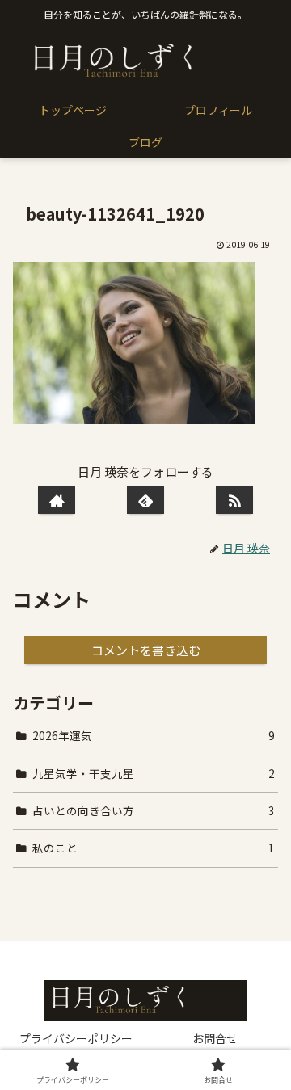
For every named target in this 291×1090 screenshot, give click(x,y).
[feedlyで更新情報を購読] (145, 500)
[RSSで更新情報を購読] (234, 500)
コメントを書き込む (145, 650)
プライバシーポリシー (76, 1038)
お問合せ (215, 1038)
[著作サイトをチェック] (56, 500)
